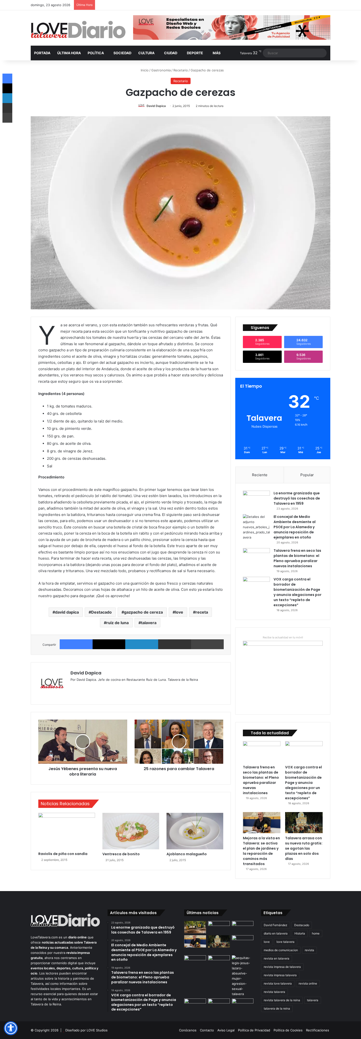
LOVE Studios (97, 1030)
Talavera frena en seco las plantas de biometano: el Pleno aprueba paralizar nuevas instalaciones (297, 558)
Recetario (180, 70)
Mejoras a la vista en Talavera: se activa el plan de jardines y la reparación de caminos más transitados (261, 851)
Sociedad (122, 53)
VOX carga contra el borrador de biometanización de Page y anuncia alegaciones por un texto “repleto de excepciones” (297, 592)
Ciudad (170, 53)
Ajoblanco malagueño (187, 854)
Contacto (207, 1030)
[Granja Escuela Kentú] (243, 944)
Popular (307, 475)
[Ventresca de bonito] (130, 831)
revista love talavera (278, 983)
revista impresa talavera (280, 975)
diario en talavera (276, 933)
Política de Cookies (288, 1030)
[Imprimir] (207, 644)
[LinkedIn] (141, 644)
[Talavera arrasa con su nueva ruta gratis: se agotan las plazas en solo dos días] (304, 822)
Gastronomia (161, 70)
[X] (109, 644)
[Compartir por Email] (174, 644)
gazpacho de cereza (143, 612)
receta (201, 612)
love (179, 612)
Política (96, 53)
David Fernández (275, 925)
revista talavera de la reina (282, 1000)
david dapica (67, 612)
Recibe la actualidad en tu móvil (283, 637)
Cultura (146, 53)
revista (309, 950)
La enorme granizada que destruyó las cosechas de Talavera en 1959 (297, 498)
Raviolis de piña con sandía (62, 853)
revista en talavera (276, 958)
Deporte (195, 53)
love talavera (285, 942)
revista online (308, 983)
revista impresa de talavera (282, 967)
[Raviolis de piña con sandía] (66, 831)
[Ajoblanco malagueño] (195, 831)
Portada (42, 53)
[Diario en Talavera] (78, 29)
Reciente (259, 475)
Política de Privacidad (254, 1030)
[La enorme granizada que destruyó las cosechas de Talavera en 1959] (256, 500)
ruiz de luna (117, 622)
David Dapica (156, 106)
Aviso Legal (226, 1030)
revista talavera (274, 992)
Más (217, 53)
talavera (148, 622)
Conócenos (187, 1030)
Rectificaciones (317, 1030)
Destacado (101, 612)
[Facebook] (76, 644)
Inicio (144, 70)
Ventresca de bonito (121, 854)
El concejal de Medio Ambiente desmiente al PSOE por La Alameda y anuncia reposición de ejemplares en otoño (295, 527)
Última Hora (69, 53)
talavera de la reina (277, 1008)
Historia (299, 933)
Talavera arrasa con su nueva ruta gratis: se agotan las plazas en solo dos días (303, 848)
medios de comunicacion (281, 950)
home (315, 933)
